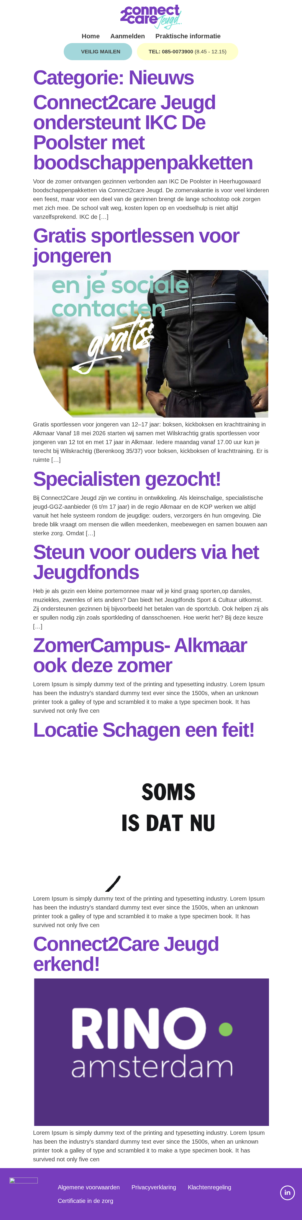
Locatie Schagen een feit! (144, 729)
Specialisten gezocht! (127, 478)
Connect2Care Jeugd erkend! (126, 953)
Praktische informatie (188, 36)
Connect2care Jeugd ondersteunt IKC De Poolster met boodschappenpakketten (143, 132)
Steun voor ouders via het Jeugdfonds (146, 562)
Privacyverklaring (154, 1187)
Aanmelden (127, 36)
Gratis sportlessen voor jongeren (136, 245)
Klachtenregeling (209, 1187)
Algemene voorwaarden (89, 1187)
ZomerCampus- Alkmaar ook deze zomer (140, 655)
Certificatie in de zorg (85, 1201)
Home (91, 36)
